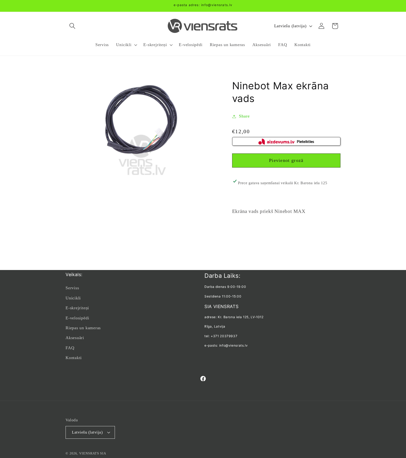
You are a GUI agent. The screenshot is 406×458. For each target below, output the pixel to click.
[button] (72, 26)
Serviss (72, 288)
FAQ (70, 347)
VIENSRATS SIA (92, 453)
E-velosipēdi (77, 318)
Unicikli (73, 298)
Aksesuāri (75, 337)
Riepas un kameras (83, 327)
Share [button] (244, 116)
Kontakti (74, 357)
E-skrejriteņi (77, 307)
